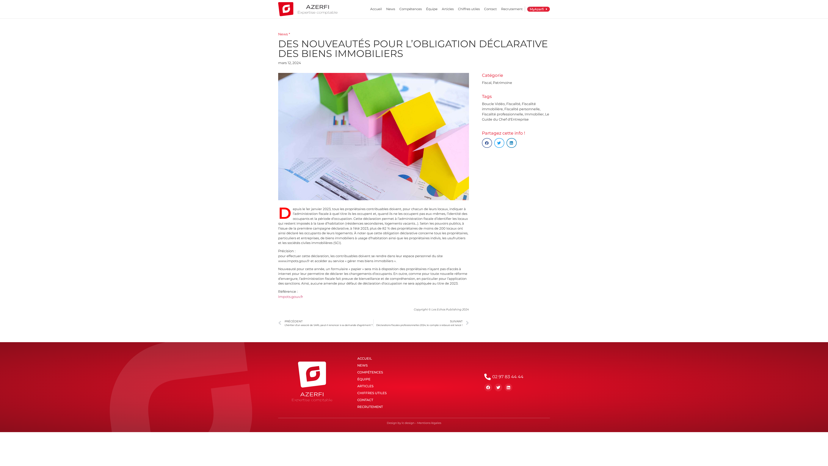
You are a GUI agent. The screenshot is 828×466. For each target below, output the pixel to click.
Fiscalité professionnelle (502, 114)
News (390, 9)
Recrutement (512, 9)
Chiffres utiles (469, 9)
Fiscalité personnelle (522, 109)
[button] (487, 143)
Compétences (410, 9)
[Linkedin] (508, 387)
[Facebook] (488, 387)
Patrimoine (502, 83)
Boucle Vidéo (493, 104)
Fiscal (486, 83)
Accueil (376, 9)
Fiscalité (513, 104)
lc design (408, 423)
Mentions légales (429, 423)
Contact (490, 9)
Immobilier (534, 114)
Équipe (432, 9)
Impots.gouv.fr (290, 297)
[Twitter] (498, 387)
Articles (448, 9)
